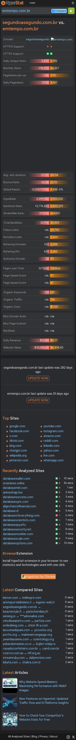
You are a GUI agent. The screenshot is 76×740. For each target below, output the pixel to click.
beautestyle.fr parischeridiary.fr (26, 611)
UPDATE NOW (38, 378)
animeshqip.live (13, 492)
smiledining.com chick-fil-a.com (25, 625)
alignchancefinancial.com (19, 506)
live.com (49, 455)
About (54, 736)
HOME (32, 3)
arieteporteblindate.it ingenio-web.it (29, 602)
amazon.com (52, 436)
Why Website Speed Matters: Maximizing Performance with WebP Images (43, 686)
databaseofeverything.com (21, 515)
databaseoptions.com (17, 543)
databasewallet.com (16, 479)
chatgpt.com (18, 450)
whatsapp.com (53, 460)
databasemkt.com (15, 488)
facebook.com (19, 431)
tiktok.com (16, 441)
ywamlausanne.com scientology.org (28, 639)
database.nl (10, 511)
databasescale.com (16, 539)
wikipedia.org (18, 455)
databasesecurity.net (17, 529)
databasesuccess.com (18, 497)
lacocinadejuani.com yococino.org (27, 630)
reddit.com (51, 441)
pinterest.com (18, 460)
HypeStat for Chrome (40, 577)
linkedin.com (51, 446)
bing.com (15, 446)
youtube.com (52, 426)
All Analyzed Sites (19, 736)
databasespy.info (14, 525)
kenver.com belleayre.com (22, 598)
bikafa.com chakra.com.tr (22, 662)
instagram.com (53, 431)
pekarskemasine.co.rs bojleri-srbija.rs (29, 644)
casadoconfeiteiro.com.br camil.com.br (31, 648)
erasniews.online (14, 483)
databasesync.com (15, 502)
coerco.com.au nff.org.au (21, 653)
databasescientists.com (19, 520)
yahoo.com (51, 450)
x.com (13, 436)
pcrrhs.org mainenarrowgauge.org (27, 635)
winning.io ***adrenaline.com (23, 616)
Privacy (43, 736)
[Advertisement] (38, 130)
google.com (17, 426)
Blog (34, 736)
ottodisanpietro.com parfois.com (27, 621)
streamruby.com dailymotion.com (27, 658)
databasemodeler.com (18, 534)
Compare (60, 11)
